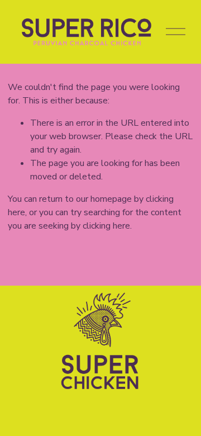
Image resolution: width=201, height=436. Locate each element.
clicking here (106, 226)
